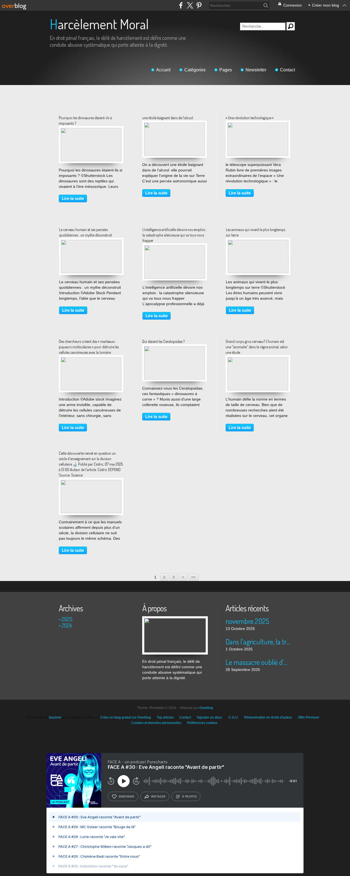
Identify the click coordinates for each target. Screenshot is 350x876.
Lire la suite (73, 198)
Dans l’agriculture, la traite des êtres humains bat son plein (258, 641)
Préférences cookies (202, 723)
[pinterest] (199, 5)
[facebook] (180, 5)
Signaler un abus (210, 717)
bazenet (55, 717)
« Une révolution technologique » (250, 117)
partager (158, 796)
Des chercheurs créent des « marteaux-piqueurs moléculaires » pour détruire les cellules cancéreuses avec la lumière (89, 347)
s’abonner (126, 796)
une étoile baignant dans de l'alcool (167, 117)
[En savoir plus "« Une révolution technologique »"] (258, 125)
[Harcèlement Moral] (175, 619)
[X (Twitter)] (189, 5)
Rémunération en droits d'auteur (268, 717)
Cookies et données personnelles (156, 723)
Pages (225, 70)
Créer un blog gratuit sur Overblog (125, 717)
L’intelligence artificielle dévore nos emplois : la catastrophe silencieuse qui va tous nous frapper (174, 235)
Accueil (163, 70)
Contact (287, 70)
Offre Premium (308, 717)
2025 (67, 619)
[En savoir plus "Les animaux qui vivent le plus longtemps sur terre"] (258, 242)
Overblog (206, 708)
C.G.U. (233, 717)
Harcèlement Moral (99, 24)
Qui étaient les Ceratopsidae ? (163, 341)
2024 (67, 625)
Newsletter (256, 70)
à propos (189, 796)
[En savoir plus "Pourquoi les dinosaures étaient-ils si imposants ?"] (91, 131)
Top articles (165, 717)
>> (193, 577)
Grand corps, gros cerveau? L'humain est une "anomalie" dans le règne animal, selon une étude (257, 347)
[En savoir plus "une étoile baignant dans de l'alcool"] (174, 125)
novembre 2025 (247, 621)
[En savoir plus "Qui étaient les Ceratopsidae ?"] (174, 349)
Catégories (195, 70)
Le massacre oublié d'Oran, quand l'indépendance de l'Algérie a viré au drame (258, 662)
